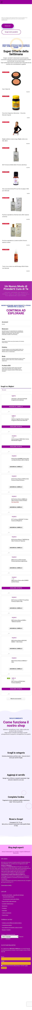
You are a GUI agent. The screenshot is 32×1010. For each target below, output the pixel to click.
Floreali (5, 369)
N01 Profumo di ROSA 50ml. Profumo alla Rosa (14, 165)
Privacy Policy (5, 915)
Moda (3, 356)
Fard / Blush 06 (6, 89)
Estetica (4, 347)
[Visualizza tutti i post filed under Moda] (28, 358)
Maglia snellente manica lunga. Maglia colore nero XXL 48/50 (15, 140)
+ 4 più (12, 437)
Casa (3, 339)
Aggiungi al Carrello (16, 466)
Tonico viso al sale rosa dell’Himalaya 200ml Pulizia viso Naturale (15, 267)
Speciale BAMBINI (13, 350)
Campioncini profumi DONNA (12, 369)
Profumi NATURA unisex (9, 368)
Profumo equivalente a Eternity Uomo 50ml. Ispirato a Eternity (15, 215)
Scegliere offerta (16, 426)
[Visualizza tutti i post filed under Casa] (28, 340)
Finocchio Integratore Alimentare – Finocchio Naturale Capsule (13, 114)
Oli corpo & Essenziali (13, 331)
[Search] (29, 2)
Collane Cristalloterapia (19, 359)
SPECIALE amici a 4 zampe (7, 351)
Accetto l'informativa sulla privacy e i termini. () (15, 965)
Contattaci (4, 908)
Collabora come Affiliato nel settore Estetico (12, 923)
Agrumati (20, 369)
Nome (2, 956)
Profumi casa (10, 341)
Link (26, 965)
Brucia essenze (4, 341)
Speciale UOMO (20, 350)
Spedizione (4, 906)
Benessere (5, 329)
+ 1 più (12, 578)
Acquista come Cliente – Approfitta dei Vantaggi (13, 895)
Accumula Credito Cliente (8, 896)
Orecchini (7, 359)
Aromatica (4, 371)
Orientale (15, 368)
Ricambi (3, 324)
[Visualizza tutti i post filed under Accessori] (27, 323)
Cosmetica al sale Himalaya (12, 334)
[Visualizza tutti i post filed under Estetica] (27, 349)
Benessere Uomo (5, 333)
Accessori (5, 322)
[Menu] (2, 2)
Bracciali (3, 359)
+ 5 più (12, 417)
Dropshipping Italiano (7, 925)
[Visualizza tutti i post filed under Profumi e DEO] (26, 368)
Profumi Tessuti (5, 342)
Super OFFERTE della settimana (9, 901)
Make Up (7, 349)
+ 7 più (12, 679)
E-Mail (3, 961)
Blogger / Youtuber (6, 929)
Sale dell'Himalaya (5, 331)
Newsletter (4, 910)
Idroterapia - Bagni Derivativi (13, 333)
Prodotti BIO (8, 350)
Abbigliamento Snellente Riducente (12, 358)
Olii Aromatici (21, 341)
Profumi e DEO (6, 365)
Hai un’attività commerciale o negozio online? (12, 927)
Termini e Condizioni (6, 912)
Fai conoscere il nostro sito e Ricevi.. (11, 899)
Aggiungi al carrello (16, 406)
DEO (2, 367)
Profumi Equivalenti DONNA (9, 367)
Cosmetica (4, 349)
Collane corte (4, 360)
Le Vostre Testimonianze (7, 903)
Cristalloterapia (20, 331)
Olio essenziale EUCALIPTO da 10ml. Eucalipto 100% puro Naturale (15, 189)
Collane (23, 358)
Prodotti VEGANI (18, 349)
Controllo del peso (13, 332)
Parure (13, 359)
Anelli (10, 359)
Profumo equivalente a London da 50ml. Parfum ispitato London (14, 241)
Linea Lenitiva (12, 349)
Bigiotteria (4, 358)
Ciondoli (20, 358)
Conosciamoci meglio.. (6, 885)
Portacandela (4, 334)
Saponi (13, 351)
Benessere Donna (20, 332)
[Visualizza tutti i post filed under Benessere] (27, 331)
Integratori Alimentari (6, 332)
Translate (7, 938)
